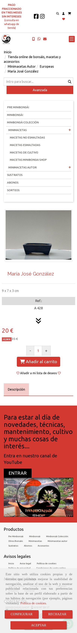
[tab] (16, 389)
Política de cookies (33, 603)
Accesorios (43, 545)
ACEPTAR (38, 625)
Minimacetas (17, 130)
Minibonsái (15, 114)
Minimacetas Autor (22, 167)
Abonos (13, 182)
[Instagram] (42, 17)
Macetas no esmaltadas (27, 137)
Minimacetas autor (57, 541)
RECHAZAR (57, 614)
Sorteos (13, 190)
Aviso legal (25, 563)
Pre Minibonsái (15, 536)
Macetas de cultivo (24, 152)
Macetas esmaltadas (25, 145)
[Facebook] (36, 17)
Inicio (11, 563)
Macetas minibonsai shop (28, 159)
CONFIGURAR (22, 614)
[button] (63, 13)
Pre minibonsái (18, 107)
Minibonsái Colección (23, 122)
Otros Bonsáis (15, 541)
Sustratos (15, 174)
